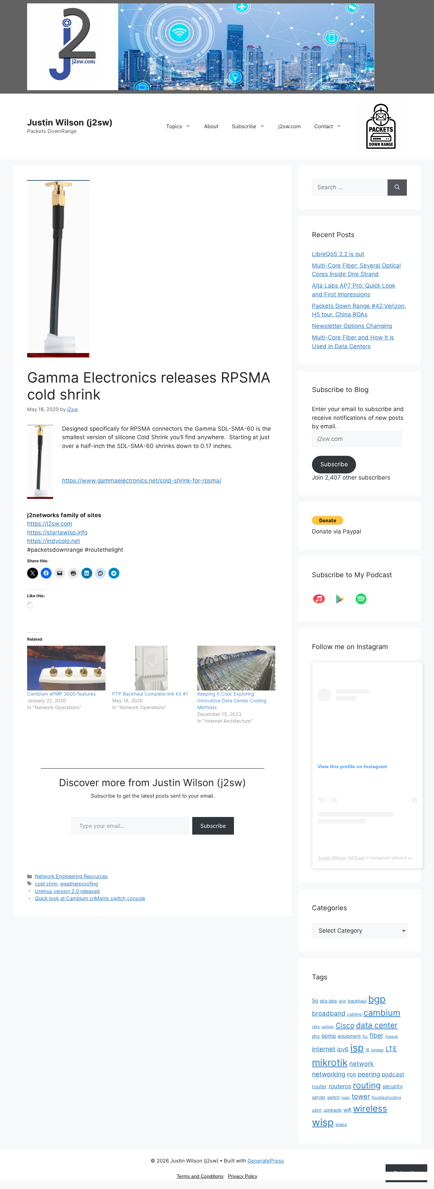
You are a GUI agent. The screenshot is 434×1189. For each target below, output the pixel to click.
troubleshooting (386, 1097)
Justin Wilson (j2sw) (70, 122)
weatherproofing (79, 883)
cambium (381, 1013)
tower (361, 1096)
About (211, 126)
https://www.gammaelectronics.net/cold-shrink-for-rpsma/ (141, 480)
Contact (323, 126)
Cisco (345, 1025)
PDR (351, 1074)
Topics (174, 126)
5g (315, 1000)
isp (357, 1048)
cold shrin (46, 883)
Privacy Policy (242, 1176)
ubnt (317, 1110)
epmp (328, 1035)
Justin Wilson (332, 857)
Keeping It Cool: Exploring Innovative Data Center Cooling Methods (232, 700)
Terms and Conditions (200, 1176)
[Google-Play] (343, 598)
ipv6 (343, 1049)
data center (377, 1025)
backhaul (357, 1000)
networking (328, 1074)
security (392, 1086)
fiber (376, 1035)
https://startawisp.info (57, 532)
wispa (341, 1124)
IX (367, 1049)
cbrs (316, 1026)
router (319, 1086)
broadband (329, 1013)
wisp (323, 1122)
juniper (377, 1050)
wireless (370, 1108)
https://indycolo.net (53, 541)
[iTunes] (322, 598)
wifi (347, 1110)
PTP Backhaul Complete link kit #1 (150, 694)
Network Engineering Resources (71, 876)
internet (323, 1049)
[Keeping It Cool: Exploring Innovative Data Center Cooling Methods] (236, 668)
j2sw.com (289, 126)
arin (342, 1000)
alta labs (328, 1000)
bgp (377, 999)
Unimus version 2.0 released (67, 891)
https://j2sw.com (49, 523)
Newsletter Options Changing (352, 326)
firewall (391, 1036)
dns (316, 1036)
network (361, 1063)
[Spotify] (364, 598)
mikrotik (330, 1062)
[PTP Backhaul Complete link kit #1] (151, 668)
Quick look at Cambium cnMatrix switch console (90, 898)
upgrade (332, 1110)
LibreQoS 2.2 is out (338, 254)
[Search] (397, 187)
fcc (365, 1036)
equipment (349, 1036)
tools (345, 1097)
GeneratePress (266, 1160)
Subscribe (244, 126)
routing (367, 1085)
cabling (354, 1014)
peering (369, 1074)
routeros (340, 1086)
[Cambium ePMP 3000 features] (66, 668)
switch (333, 1097)
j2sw (358, 857)
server (319, 1097)
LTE (391, 1049)
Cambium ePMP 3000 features (61, 694)
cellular (327, 1027)
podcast (393, 1074)
